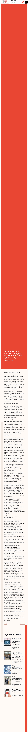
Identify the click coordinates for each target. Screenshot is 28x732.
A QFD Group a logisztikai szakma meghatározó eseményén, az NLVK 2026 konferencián (17, 654)
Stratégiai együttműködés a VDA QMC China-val (17, 678)
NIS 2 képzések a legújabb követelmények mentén (16, 640)
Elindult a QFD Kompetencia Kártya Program (17, 690)
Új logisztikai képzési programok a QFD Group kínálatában (17, 667)
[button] (26, 2)
